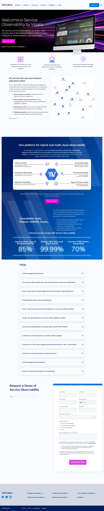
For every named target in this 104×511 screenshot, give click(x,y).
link (3, 497)
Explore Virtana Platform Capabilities (13, 46)
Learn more (12, 118)
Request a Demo (8, 41)
